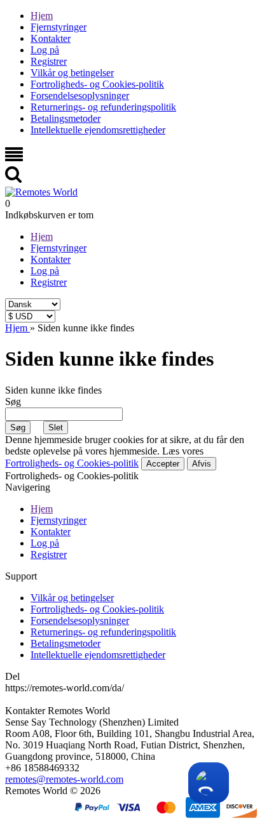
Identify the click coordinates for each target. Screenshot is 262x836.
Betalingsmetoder (65, 118)
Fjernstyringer (58, 27)
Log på (45, 49)
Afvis (201, 463)
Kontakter (51, 38)
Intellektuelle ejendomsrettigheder (98, 129)
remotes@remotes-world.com (64, 779)
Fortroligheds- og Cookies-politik (97, 84)
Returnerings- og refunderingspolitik (103, 107)
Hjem (42, 15)
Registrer (49, 61)
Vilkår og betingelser (72, 72)
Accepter (162, 463)
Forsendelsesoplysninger (80, 95)
